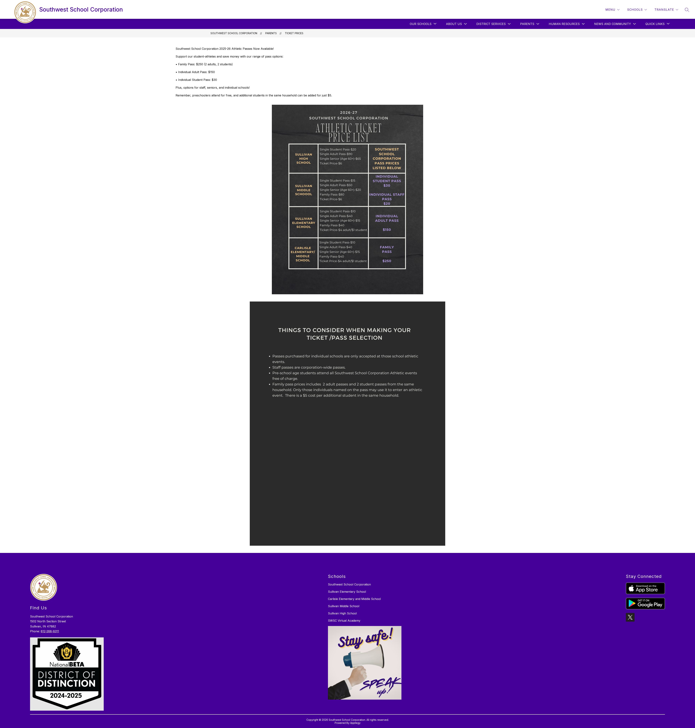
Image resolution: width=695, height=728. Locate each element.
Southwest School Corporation (233, 33)
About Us (454, 24)
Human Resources (564, 24)
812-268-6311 (50, 631)
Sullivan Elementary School (347, 591)
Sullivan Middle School (343, 606)
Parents (527, 24)
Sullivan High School (342, 613)
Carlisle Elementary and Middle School (354, 599)
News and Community (612, 24)
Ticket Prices (294, 33)
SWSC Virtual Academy (344, 620)
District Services (491, 24)
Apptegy (355, 722)
